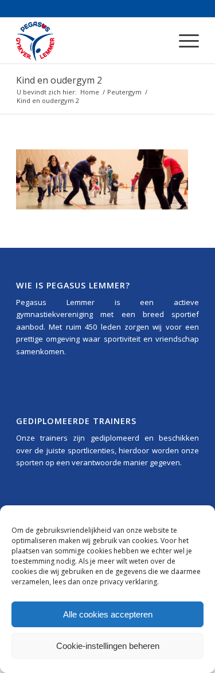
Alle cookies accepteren (108, 614)
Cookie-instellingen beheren (107, 646)
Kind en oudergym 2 (59, 80)
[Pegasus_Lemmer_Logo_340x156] (89, 41)
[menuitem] (183, 41)
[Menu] (183, 41)
